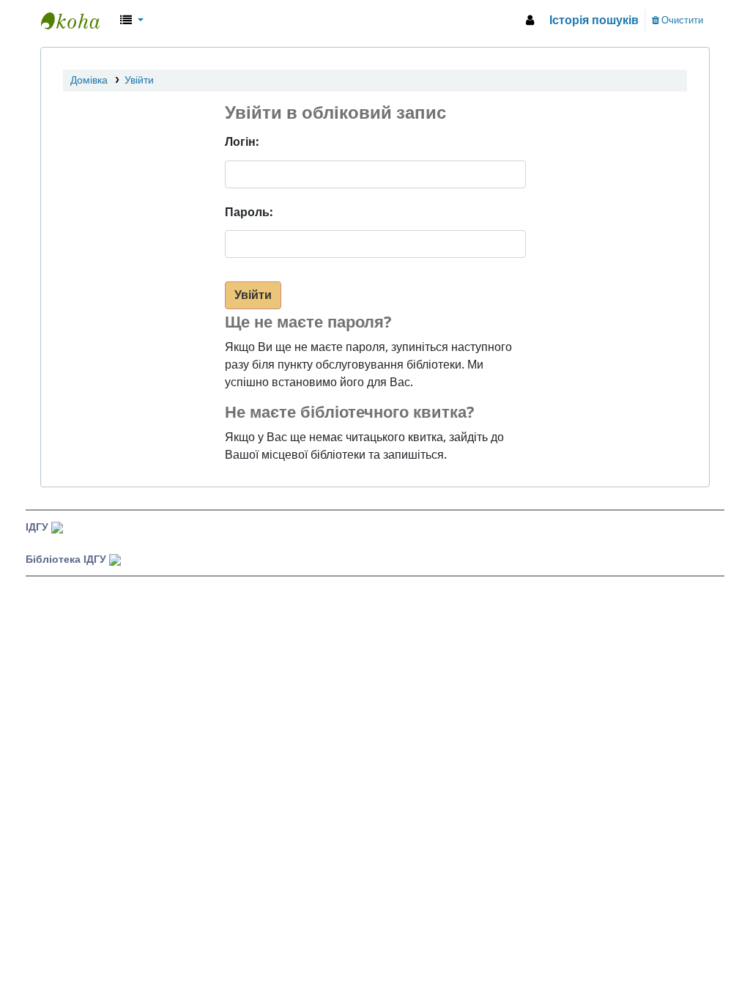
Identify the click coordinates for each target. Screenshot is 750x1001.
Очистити (681, 20)
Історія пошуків (594, 20)
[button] (131, 20)
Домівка (89, 80)
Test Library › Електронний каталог (77, 20)
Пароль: (249, 212)
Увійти (139, 80)
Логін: (242, 142)
